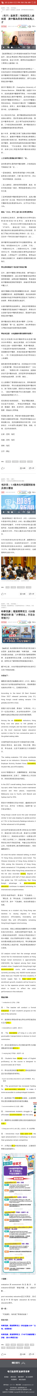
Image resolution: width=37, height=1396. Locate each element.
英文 (27, 1344)
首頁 (6, 2)
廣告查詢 (13, 1377)
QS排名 (27, 1347)
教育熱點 (4, 26)
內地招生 (15, 461)
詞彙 (32, 1344)
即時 (19, 2)
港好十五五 (13, 2)
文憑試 (30, 461)
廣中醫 (8, 461)
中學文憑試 (21, 587)
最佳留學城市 (11, 1347)
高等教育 (23, 461)
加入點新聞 (29, 1377)
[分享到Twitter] (35, 1112)
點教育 (13, 1344)
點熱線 (6, 1377)
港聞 (3, 492)
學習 (4, 1347)
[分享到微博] (35, 1115)
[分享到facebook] (35, 1106)
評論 (25, 2)
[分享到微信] (35, 1109)
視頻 (22, 2)
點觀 (29, 2)
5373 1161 (12, 1384)
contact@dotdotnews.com (28, 1384)
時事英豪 (20, 1344)
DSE (8, 587)
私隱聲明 (14, 1379)
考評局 (29, 587)
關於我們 (21, 1377)
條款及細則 (22, 1379)
